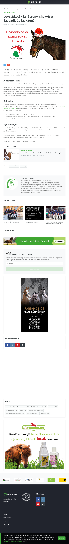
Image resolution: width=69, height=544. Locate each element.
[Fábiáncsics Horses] (40, 480)
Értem (61, 538)
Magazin (9, 8)
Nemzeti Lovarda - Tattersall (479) (26, 406)
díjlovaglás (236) (53, 406)
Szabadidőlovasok (9, 12)
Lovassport (17, 8)
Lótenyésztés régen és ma (32, 222)
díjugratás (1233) (10, 406)
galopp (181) (23, 410)
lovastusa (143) (45, 413)
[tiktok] (22, 345)
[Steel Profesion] (29, 480)
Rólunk (6, 514)
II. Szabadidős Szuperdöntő (11, 222)
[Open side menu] (4, 2)
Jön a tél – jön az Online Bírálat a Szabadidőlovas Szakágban (42, 153)
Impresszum (7, 521)
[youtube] (17, 345)
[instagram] (12, 345)
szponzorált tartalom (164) (36, 410)
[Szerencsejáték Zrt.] (51, 480)
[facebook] (7, 345)
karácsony (23, 166)
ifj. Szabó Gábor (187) (11, 410)
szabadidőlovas (14, 166)
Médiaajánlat (7, 517)
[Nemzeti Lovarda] (17, 480)
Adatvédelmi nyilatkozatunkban (13, 541)
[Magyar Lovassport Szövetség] (6, 480)
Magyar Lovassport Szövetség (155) (15, 413)
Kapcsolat (7, 524)
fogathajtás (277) (41, 406)
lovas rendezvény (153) (33, 413)
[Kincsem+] (62, 480)
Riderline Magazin (9, 24)
